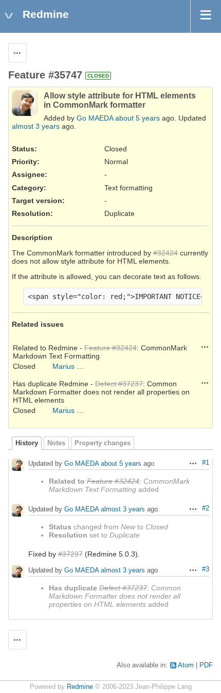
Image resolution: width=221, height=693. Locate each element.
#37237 (70, 554)
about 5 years (137, 118)
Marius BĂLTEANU (83, 366)
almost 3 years (36, 126)
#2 (205, 508)
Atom (186, 665)
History (26, 443)
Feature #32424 (110, 348)
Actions (205, 347)
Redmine (80, 686)
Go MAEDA (95, 118)
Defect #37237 (119, 384)
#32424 (165, 253)
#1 (205, 462)
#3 (205, 569)
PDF (206, 665)
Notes (56, 443)
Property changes (103, 443)
